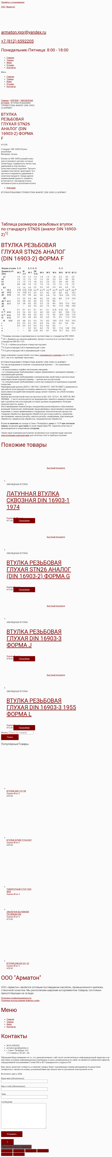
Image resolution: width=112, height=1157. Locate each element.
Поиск (10, 737)
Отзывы (10, 65)
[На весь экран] (31, 1150)
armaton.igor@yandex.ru (23, 32)
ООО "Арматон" (8, 7)
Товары (10, 60)
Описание (11, 188)
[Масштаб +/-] (43, 1150)
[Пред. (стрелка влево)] (7, 1154)
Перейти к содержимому (12, 2)
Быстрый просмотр (56, 468)
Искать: (4, 732)
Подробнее (24, 520)
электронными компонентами (15, 435)
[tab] (42, 188)
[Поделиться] (19, 1150)
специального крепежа (50, 355)
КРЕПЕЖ (15, 100)
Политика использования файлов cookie (20, 1000)
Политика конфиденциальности (16, 998)
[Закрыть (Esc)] (7, 1150)
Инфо (9, 62)
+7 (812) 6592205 (17, 41)
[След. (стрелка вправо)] (19, 1154)
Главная (10, 57)
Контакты (11, 67)
